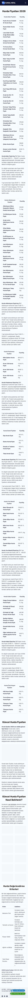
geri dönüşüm (12, 804)
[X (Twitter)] (7, 996)
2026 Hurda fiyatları (8, 970)
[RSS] (2, 996)
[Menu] (25, 2)
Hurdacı (14, 786)
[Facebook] (4, 996)
